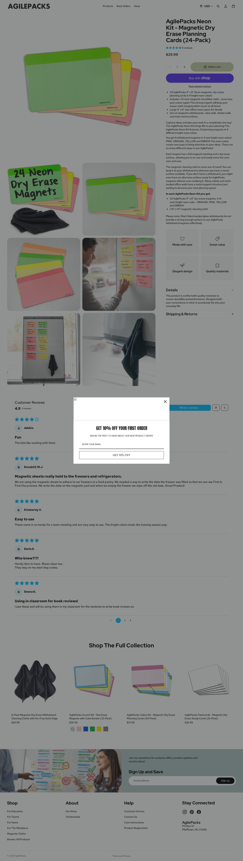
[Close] (165, 401)
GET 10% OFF (121, 455)
